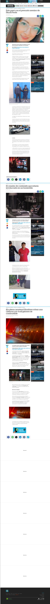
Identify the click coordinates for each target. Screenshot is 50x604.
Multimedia (13, 594)
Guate (18, 3)
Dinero (21, 3)
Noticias (15, 3)
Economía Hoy (11, 3)
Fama (28, 3)
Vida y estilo (31, 3)
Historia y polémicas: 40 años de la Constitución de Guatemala (37, 88)
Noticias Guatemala (9, 8)
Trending (36, 3)
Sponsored (17, 594)
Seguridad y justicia (21, 8)
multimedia (39, 3)
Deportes (25, 3)
